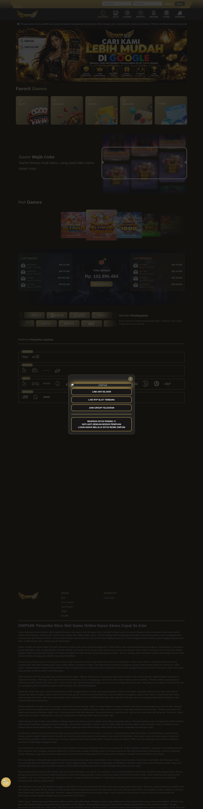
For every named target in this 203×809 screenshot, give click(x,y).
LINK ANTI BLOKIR (101, 392)
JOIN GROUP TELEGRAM (101, 408)
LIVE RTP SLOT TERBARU (101, 400)
